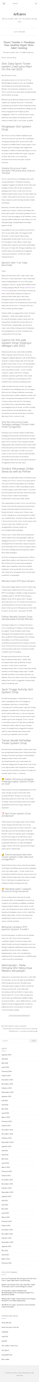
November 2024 (7, 1134)
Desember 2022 (7, 1230)
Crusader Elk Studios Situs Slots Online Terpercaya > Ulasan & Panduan (20, 1030)
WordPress (19, 1375)
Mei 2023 (5, 1209)
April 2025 (5, 1113)
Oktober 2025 (7, 1088)
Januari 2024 (6, 1175)
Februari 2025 (7, 1121)
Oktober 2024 (7, 1138)
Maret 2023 (6, 1217)
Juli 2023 (5, 1200)
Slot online (5, 1359)
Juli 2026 (5, 1059)
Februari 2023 (7, 1221)
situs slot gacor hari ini (10, 1327)
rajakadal (5, 1332)
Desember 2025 (7, 1080)
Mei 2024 (5, 1159)
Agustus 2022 (6, 1246)
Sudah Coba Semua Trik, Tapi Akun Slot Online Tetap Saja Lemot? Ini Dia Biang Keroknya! (18, 1285)
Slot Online (19, 32)
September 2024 (7, 1142)
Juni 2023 (5, 1205)
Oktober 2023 (6, 1188)
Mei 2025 (5, 1109)
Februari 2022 (7, 1263)
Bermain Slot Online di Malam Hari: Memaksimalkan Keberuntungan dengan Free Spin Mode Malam (18, 1292)
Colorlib (19, 1373)
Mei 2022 (5, 1250)
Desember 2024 (7, 1130)
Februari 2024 (7, 1171)
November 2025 (7, 1084)
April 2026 (5, 1067)
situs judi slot (6, 1323)
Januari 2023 (6, 1225)
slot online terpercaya (10, 1346)
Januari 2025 (6, 1126)
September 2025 (7, 1092)
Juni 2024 (5, 1155)
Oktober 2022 (6, 1238)
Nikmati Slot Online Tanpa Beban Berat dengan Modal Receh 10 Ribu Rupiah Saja (18, 1300)
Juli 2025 (5, 1101)
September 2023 (7, 1192)
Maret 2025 (6, 1117)
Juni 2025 (5, 1105)
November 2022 (7, 1234)
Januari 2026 (6, 1076)
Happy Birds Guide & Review (15, 1026)
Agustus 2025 (6, 1096)
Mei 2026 (5, 1063)
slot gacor (5, 1350)
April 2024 (5, 1163)
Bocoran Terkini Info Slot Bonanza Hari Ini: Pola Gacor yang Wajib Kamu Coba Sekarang (19, 1279)
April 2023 (5, 1213)
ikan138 (4, 1341)
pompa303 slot (7, 1355)
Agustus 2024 (6, 1146)
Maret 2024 (6, 1167)
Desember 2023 (7, 1180)
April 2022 (5, 1255)
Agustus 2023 (6, 1196)
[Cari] (35, 3)
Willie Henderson (28, 52)
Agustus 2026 (6, 1055)
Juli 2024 (5, 1151)
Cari (33, 1040)
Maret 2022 (6, 1259)
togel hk (5, 1336)
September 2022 (7, 1242)
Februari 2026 (7, 1071)
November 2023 (7, 1184)
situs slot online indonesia (19, 1015)
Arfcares (19, 14)
